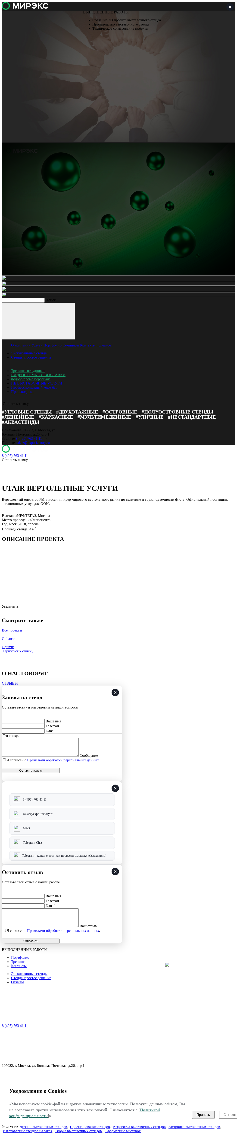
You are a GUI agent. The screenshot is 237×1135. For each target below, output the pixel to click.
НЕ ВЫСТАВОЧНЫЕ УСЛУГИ (36, 383)
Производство (22, 392)
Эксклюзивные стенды (29, 353)
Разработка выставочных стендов (139, 1127)
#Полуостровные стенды (177, 411)
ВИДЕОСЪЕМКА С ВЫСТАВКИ (38, 375)
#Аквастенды (20, 422)
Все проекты (12, 630)
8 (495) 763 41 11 (29, 438)
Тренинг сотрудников (28, 371)
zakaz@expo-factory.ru (33, 443)
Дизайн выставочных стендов (43, 1127)
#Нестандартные (192, 416)
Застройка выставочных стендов (194, 1127)
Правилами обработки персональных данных (63, 760)
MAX (26, 828)
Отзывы (17, 982)
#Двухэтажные (77, 411)
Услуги (37, 345)
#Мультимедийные (104, 416)
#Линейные (18, 416)
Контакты (88, 345)
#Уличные (150, 416)
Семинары (70, 345)
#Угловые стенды (27, 411)
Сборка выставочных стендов (78, 1131)
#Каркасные (56, 416)
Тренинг (18, 962)
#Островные (120, 411)
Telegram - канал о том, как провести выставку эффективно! (64, 855)
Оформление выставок (123, 1131)
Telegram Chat (32, 842)
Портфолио (53, 345)
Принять (203, 1115)
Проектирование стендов (90, 1127)
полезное (104, 345)
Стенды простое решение (31, 357)
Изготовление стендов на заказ (27, 1131)
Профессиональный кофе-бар (34, 387)
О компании (21, 345)
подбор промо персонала (30, 379)
